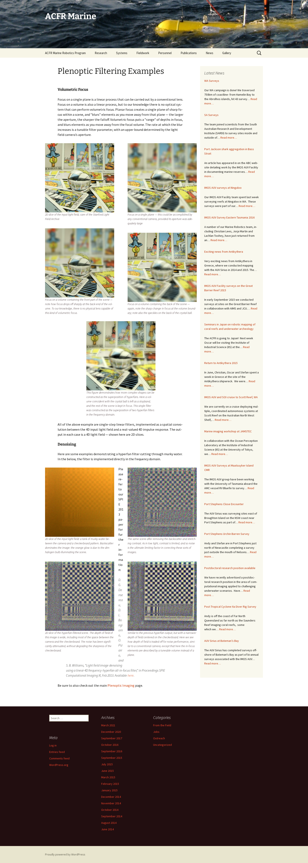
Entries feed (57, 752)
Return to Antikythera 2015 (221, 363)
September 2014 (111, 816)
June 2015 (107, 771)
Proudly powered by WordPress (65, 854)
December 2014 (111, 797)
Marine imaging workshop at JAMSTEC (228, 431)
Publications (189, 53)
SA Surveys (211, 115)
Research (101, 53)
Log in (53, 745)
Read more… (228, 137)
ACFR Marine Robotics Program (65, 53)
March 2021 (108, 725)
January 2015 (109, 790)
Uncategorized (162, 745)
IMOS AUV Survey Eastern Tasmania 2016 (229, 217)
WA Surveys (211, 81)
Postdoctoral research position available (229, 568)
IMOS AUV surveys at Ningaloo (223, 188)
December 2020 (111, 732)
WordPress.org (58, 765)
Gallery (226, 53)
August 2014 (108, 823)
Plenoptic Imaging (121, 685)
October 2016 (109, 745)
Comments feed (59, 758)
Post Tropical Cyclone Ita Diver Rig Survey (230, 606)
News (209, 53)
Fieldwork (142, 53)
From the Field (162, 725)
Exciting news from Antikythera (223, 251)
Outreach (159, 738)
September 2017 (111, 738)
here (131, 675)
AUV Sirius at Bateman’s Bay (221, 641)
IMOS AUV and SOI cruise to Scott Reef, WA (231, 397)
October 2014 (109, 810)
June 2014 (107, 829)
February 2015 (110, 784)
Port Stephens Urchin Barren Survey (226, 534)
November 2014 (111, 803)
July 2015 (107, 764)
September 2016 (111, 751)
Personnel (165, 53)
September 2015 (111, 758)
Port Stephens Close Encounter (224, 504)
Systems (121, 53)
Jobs (156, 732)
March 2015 (108, 777)
